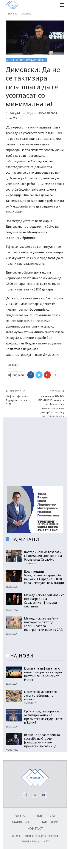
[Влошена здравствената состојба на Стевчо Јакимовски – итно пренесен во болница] (14, 739)
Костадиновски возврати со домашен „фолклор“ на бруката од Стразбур (43, 556)
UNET (45, 841)
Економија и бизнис (33, 60)
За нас (21, 815)
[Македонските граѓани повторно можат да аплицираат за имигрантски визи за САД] (14, 622)
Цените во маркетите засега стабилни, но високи (40, 695)
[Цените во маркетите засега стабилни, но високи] (14, 696)
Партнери (49, 822)
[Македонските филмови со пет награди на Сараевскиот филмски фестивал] (14, 599)
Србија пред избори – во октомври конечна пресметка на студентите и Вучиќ (43, 717)
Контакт (35, 828)
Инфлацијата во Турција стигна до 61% (18, 400)
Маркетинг (22, 822)
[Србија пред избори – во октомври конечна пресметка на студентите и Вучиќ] (14, 715)
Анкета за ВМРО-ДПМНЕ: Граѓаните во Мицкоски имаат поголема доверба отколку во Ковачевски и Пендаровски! (51, 408)
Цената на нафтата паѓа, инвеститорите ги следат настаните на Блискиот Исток (43, 674)
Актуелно (12, 60)
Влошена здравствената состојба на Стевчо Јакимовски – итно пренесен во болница (42, 740)
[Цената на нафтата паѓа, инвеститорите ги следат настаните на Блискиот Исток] (14, 673)
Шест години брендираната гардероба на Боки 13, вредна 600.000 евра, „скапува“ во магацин (44, 577)
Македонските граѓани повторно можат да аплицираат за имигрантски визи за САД (43, 624)
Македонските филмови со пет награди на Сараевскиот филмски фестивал (44, 600)
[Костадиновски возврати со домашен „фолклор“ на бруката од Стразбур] (14, 556)
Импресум (45, 815)
